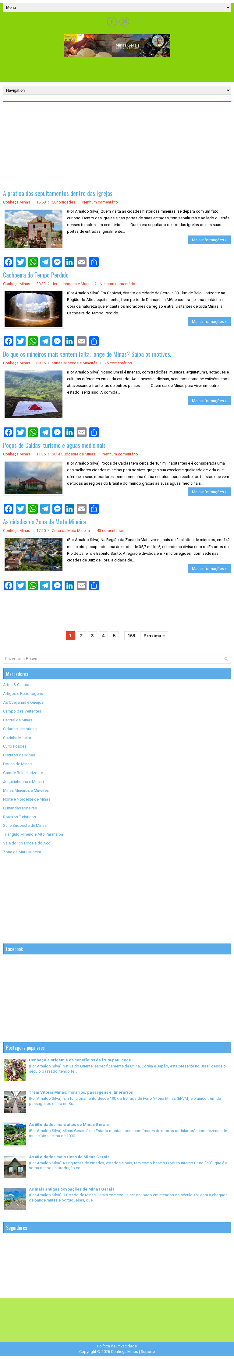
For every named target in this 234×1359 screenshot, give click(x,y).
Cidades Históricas (20, 729)
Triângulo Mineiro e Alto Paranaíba (33, 834)
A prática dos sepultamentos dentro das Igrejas (57, 193)
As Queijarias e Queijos (23, 702)
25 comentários (118, 363)
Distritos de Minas (19, 755)
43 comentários (110, 530)
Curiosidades (63, 202)
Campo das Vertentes (22, 711)
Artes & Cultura (16, 684)
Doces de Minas (17, 764)
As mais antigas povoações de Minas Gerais (71, 1189)
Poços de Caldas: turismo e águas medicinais (54, 445)
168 (131, 635)
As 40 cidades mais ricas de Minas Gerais (69, 1157)
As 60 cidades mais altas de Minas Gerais (69, 1124)
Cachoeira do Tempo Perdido (36, 274)
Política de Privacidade (117, 1346)
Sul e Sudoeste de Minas (73, 454)
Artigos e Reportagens (23, 693)
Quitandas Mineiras (20, 808)
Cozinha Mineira (17, 737)
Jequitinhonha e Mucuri (72, 283)
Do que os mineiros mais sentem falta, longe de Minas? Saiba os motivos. (87, 354)
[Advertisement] (117, 69)
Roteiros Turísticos (19, 817)
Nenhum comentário (100, 202)
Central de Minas (17, 720)
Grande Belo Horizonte (23, 772)
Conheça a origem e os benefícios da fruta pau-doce (80, 1060)
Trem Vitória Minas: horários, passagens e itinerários (81, 1092)
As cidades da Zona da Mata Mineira (44, 521)
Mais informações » (209, 240)
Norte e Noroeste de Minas (26, 799)
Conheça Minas (124, 1351)
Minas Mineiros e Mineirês (75, 363)
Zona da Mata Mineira (71, 530)
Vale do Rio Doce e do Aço (27, 843)
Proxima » (154, 635)
